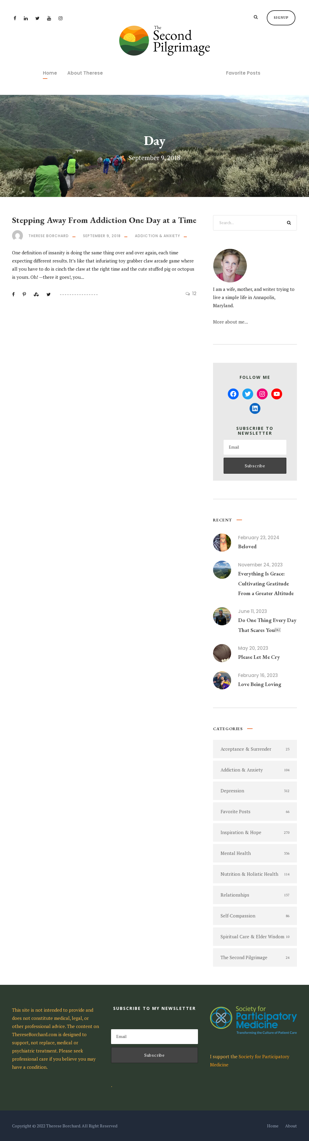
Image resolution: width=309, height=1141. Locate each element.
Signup (281, 17)
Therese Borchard (48, 235)
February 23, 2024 (258, 537)
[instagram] (60, 18)
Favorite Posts (243, 73)
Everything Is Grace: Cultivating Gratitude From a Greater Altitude (266, 583)
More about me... (230, 322)
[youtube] (49, 18)
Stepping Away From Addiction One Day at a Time (104, 219)
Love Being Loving (259, 684)
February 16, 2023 (258, 675)
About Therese (85, 73)
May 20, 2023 (253, 648)
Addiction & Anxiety (157, 235)
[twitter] (37, 18)
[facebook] (15, 18)
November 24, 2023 (260, 565)
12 (194, 293)
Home (50, 73)
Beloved (247, 546)
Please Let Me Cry (259, 656)
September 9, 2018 (102, 235)
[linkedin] (26, 18)
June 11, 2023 (252, 611)
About (291, 1126)
